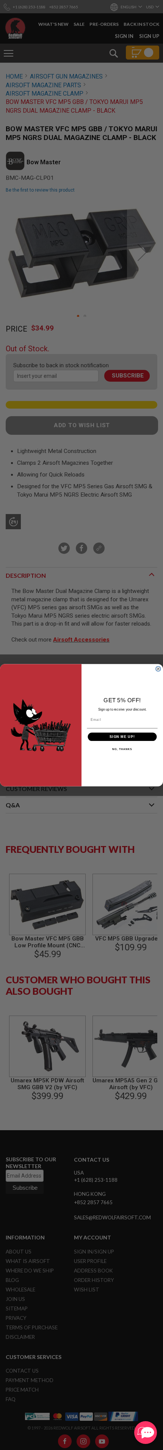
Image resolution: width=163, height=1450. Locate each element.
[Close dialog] (158, 668)
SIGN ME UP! (122, 736)
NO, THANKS (122, 749)
